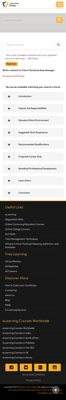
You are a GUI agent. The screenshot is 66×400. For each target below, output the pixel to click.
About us (9, 295)
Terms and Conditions (33, 374)
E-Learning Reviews (15, 309)
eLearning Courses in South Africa (21, 337)
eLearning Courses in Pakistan (19, 342)
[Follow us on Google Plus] (40, 367)
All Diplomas (11, 266)
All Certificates (13, 261)
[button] (33, 96)
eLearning (10, 214)
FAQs (8, 304)
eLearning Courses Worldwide (26, 320)
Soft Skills (10, 234)
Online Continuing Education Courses (24, 224)
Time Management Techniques (21, 238)
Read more (11, 64)
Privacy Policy (33, 380)
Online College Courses (17, 229)
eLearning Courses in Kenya (17, 357)
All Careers (11, 271)
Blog (7, 300)
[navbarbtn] (59, 4)
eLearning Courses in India (17, 332)
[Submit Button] (59, 20)
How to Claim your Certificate (20, 285)
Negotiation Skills (14, 219)
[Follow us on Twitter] (26, 367)
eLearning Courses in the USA (18, 347)
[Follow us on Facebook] (11, 367)
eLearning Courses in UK (16, 352)
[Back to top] (55, 389)
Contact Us (11, 290)
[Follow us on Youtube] (55, 367)
